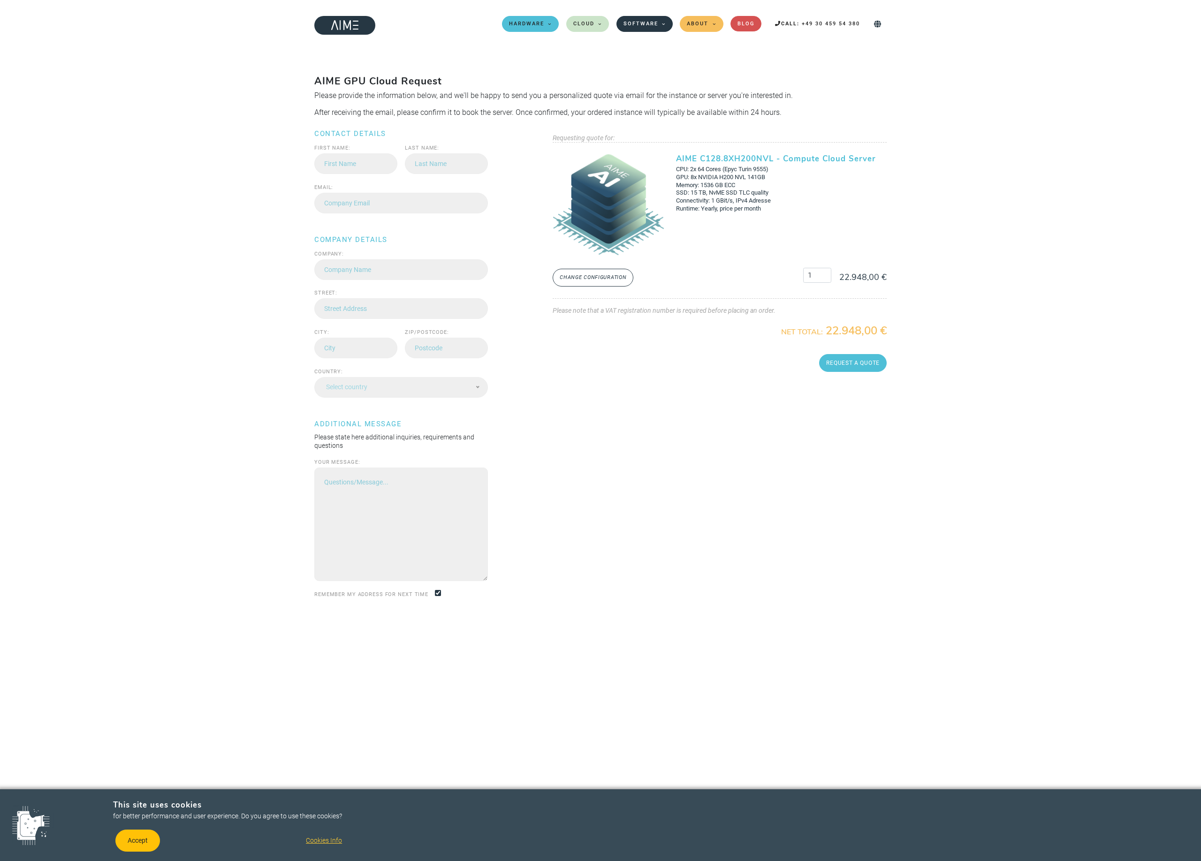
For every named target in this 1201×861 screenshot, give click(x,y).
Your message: (337, 462)
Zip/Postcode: (426, 332)
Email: (323, 187)
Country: (328, 372)
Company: (329, 254)
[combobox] (401, 387)
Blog (745, 24)
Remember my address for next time (371, 594)
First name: (332, 148)
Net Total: (802, 332)
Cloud (583, 24)
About (697, 24)
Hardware (526, 24)
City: (321, 332)
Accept (138, 840)
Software (640, 24)
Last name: (422, 148)
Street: (325, 293)
